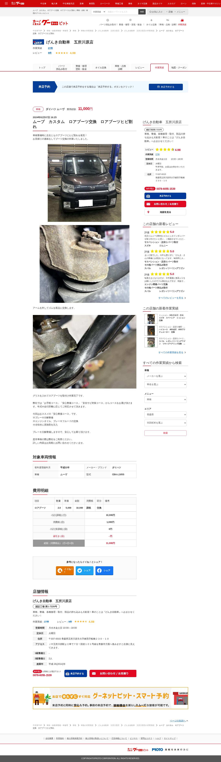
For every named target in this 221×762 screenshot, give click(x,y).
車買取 (92, 3)
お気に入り (157, 12)
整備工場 (119, 3)
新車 (82, 3)
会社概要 (49, 738)
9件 (50, 53)
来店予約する (77, 673)
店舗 (170, 12)
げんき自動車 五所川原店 (108, 31)
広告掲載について (119, 738)
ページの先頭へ (178, 720)
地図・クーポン (179, 67)
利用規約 (60, 738)
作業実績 (182, 24)
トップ (42, 67)
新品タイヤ (157, 3)
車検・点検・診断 (168, 24)
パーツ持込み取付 (107, 24)
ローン (184, 3)
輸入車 (54, 3)
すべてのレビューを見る (170, 298)
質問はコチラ (146, 738)
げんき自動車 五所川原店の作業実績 (139, 31)
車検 (130, 3)
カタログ (171, 3)
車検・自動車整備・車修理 (57, 31)
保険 (194, 3)
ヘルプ (158, 738)
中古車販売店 (68, 3)
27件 (50, 48)
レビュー (139, 67)
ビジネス (134, 738)
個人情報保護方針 (74, 738)
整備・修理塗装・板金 (81, 67)
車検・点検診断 (120, 67)
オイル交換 (151, 24)
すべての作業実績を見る (170, 352)
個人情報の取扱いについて (97, 738)
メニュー (181, 12)
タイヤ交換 (142, 3)
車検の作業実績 (87, 31)
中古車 (43, 3)
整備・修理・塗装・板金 (130, 24)
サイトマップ (170, 738)
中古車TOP (37, 31)
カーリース (105, 3)
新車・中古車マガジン (211, 3)
